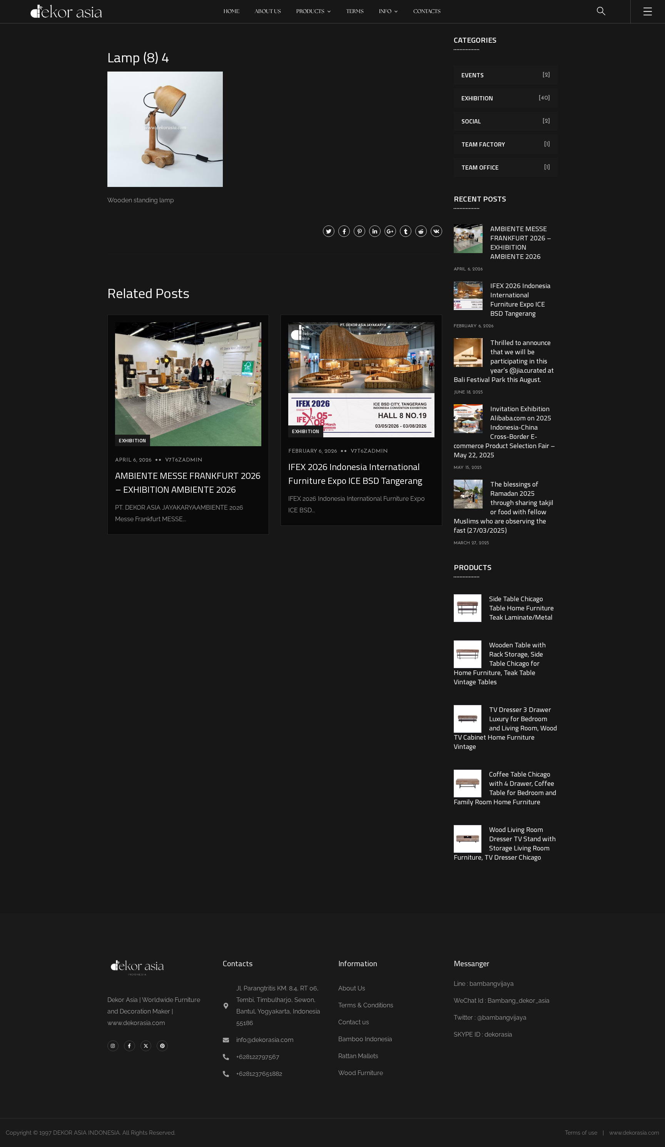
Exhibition (132, 440)
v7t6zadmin (183, 460)
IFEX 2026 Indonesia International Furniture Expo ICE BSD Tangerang (355, 473)
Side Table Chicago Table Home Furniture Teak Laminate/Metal (521, 608)
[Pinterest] (359, 231)
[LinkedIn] (375, 231)
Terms (355, 11)
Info (385, 11)
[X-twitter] (146, 1046)
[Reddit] (421, 231)
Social (471, 121)
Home (231, 11)
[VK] (436, 231)
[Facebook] (344, 231)
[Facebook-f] (129, 1046)
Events (472, 75)
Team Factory (483, 144)
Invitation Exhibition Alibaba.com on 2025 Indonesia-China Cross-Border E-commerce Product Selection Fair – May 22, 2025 (504, 431)
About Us (268, 11)
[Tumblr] (405, 231)
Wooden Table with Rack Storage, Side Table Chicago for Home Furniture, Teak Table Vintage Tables (500, 663)
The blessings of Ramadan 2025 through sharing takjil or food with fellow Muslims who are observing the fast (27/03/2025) (503, 507)
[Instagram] (113, 1046)
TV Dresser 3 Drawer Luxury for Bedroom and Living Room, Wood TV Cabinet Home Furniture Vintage (505, 728)
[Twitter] (328, 231)
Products (310, 11)
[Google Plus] (390, 231)
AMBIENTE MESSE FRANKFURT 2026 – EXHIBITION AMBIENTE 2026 (188, 482)
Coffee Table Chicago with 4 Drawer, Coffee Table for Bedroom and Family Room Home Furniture (505, 788)
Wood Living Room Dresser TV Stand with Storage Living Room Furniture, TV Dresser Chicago (505, 843)
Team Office (480, 167)
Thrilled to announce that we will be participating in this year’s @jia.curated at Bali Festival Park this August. (504, 361)
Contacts (427, 11)
